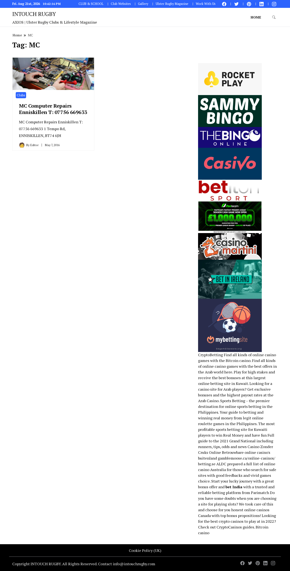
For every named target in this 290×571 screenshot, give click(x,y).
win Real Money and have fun (241, 435)
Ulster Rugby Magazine (172, 4)
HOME (256, 17)
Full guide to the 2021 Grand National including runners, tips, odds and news (236, 441)
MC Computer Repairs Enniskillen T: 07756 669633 (53, 108)
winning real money (215, 417)
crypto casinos (231, 521)
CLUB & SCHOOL (91, 4)
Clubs (21, 95)
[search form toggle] (274, 17)
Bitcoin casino (238, 360)
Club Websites (121, 4)
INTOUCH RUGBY (34, 13)
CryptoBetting (210, 354)
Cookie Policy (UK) (145, 550)
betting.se (206, 463)
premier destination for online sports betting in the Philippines (235, 406)
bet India (233, 486)
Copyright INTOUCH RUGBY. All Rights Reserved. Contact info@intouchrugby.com (83, 563)
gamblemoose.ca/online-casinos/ (246, 458)
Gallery (143, 4)
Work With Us (205, 4)
